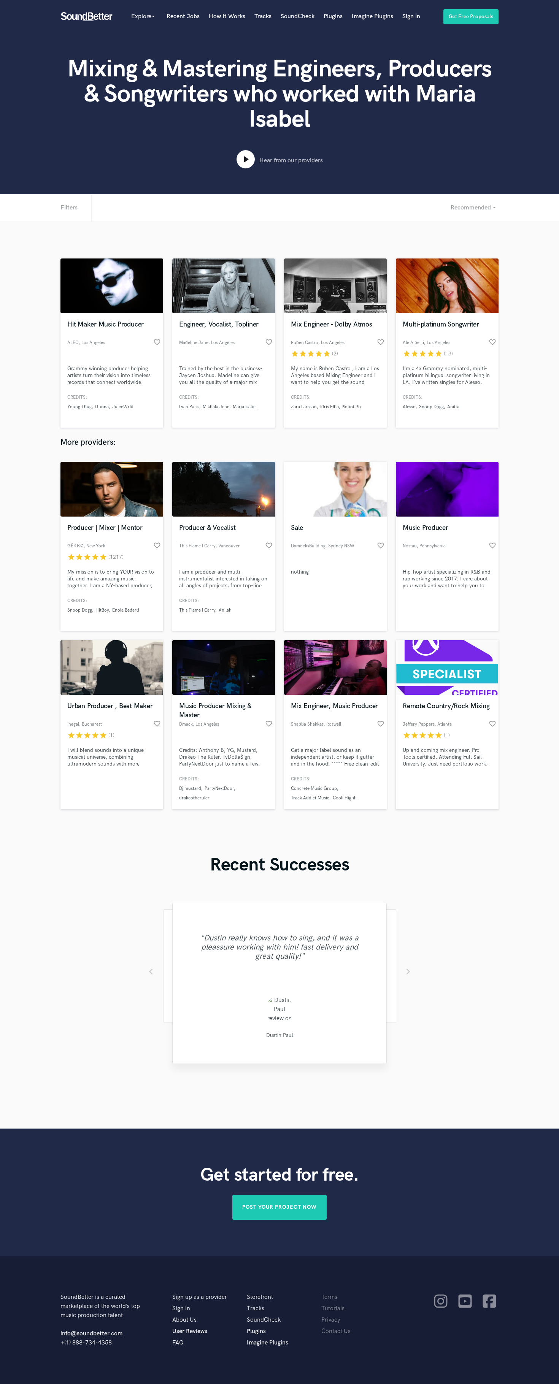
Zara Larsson (304, 407)
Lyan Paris (189, 407)
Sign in (411, 16)
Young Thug (79, 407)
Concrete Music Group (314, 788)
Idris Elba (329, 407)
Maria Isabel (245, 407)
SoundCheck (297, 16)
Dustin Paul (279, 1035)
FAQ (178, 1342)
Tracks (263, 16)
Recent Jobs (183, 16)
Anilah (225, 610)
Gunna (102, 407)
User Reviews (189, 1331)
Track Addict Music (310, 798)
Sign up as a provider (199, 1297)
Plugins (333, 16)
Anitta (453, 407)
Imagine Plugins (372, 16)
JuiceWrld (122, 407)
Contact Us (336, 1331)
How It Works (227, 16)
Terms (329, 1297)
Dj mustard (190, 788)
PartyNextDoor (219, 788)
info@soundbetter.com (91, 1333)
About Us (184, 1320)
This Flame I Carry (197, 610)
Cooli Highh (345, 798)
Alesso (409, 407)
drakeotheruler (194, 798)
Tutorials (333, 1308)
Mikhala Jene (216, 407)
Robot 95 (351, 407)
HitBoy (102, 610)
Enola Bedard (125, 610)
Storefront (260, 1297)
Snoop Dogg (431, 407)
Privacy (330, 1320)
